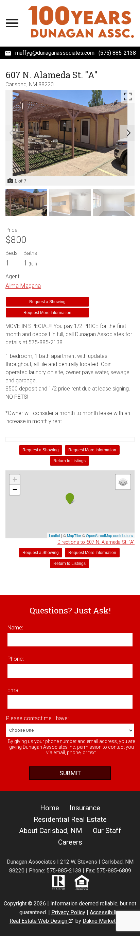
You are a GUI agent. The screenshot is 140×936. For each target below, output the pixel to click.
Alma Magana (23, 285)
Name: (15, 627)
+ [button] (15, 479)
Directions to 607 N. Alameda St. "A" (96, 542)
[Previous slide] (11, 133)
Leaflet (54, 535)
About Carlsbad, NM (50, 831)
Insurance (85, 808)
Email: (14, 690)
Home (49, 808)
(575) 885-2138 (117, 53)
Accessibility (105, 912)
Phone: (15, 659)
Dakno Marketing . (106, 921)
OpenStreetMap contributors (109, 535)
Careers (70, 842)
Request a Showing (47, 301)
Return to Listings (69, 460)
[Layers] (123, 481)
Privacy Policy (68, 912)
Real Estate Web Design (39, 921)
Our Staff (107, 831)
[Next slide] (128, 133)
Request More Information (47, 312)
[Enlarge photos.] (128, 96)
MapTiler (74, 535)
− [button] (15, 489)
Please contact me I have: (37, 718)
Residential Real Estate (70, 819)
